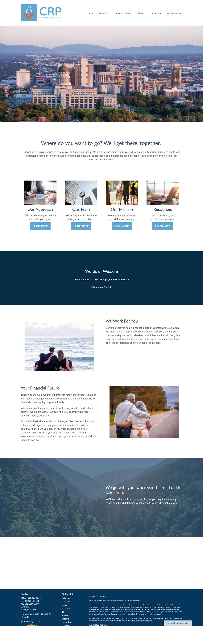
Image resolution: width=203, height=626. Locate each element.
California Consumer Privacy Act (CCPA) (158, 618)
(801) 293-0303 (34, 598)
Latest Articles (68, 622)
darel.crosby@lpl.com (30, 621)
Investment (67, 601)
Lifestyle (65, 618)
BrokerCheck (137, 600)
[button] (90, 13)
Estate (64, 604)
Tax (63, 611)
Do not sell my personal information (140, 620)
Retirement (67, 598)
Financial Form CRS (99, 596)
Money (65, 615)
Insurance (66, 608)
